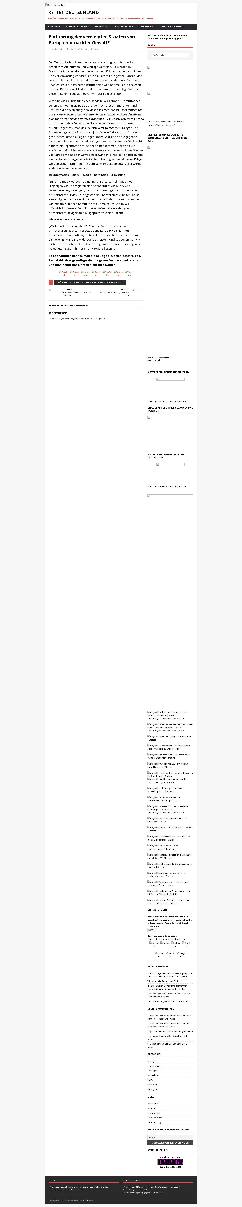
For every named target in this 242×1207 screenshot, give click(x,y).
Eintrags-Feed (153, 1113)
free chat (151, 1036)
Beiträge (94, 49)
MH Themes (88, 1201)
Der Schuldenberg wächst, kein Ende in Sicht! (167, 1001)
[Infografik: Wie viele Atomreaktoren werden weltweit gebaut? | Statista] (170, 809)
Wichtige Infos (153, 1089)
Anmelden (152, 1108)
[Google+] (96, 275)
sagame (151, 1031)
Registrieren (152, 1103)
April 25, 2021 (57, 49)
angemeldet (63, 318)
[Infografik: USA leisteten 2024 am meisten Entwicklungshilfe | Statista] (170, 767)
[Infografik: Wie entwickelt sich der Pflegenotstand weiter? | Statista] (170, 800)
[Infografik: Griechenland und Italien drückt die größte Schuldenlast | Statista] (170, 839)
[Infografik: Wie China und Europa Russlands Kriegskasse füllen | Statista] (170, 885)
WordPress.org (154, 1122)
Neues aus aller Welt (77, 26)
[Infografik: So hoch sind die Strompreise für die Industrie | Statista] (170, 867)
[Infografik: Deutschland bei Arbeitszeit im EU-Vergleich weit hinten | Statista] (170, 757)
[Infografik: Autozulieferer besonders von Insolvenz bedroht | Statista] (170, 876)
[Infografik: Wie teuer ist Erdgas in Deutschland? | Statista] (170, 739)
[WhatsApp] (118, 275)
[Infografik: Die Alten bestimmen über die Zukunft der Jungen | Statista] (170, 782)
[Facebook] (63, 275)
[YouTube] (107, 275)
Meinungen (101, 26)
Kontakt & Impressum (171, 26)
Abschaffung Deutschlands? (135, 1190)
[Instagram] (85, 275)
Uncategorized (154, 1084)
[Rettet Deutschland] (55, 5)
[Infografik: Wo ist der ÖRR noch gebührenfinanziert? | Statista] (170, 849)
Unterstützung (124, 26)
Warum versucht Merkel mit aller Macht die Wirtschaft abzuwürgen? (151, 1187)
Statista (180, 718)
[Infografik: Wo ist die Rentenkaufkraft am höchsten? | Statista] (170, 821)
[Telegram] (129, 275)
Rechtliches (147, 26)
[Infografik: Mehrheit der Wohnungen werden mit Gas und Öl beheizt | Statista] (170, 894)
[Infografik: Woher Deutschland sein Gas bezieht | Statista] (170, 830)
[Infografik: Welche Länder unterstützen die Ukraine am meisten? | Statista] (170, 715)
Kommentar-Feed (155, 1117)
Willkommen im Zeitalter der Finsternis (164, 981)
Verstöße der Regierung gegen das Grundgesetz (143, 1192)
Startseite (54, 26)
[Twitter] (74, 275)
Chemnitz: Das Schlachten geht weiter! (175, 1031)
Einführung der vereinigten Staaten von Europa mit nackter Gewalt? (90, 282)
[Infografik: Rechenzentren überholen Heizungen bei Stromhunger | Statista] (170, 776)
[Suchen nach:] (170, 55)
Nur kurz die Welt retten (77, 49)
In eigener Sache (154, 1066)
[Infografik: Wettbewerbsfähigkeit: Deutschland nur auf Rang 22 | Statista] (170, 858)
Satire (150, 1080)
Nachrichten (152, 1075)
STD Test (151, 1043)
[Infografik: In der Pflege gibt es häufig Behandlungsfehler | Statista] (170, 791)
